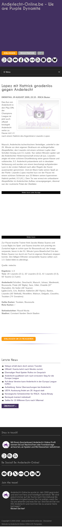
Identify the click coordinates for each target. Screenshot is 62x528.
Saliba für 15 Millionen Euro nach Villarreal (24, 400)
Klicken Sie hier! (18, 508)
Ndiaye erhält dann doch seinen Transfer (23, 366)
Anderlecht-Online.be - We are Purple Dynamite (28, 6)
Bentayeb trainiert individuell (17, 397)
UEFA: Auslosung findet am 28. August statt (24, 390)
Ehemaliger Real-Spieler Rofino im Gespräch (25, 372)
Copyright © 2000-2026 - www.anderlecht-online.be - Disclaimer (27, 521)
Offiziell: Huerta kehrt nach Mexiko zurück (24, 369)
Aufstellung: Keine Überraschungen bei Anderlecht (28, 387)
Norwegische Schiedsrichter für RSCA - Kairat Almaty (29, 394)
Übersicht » (10, 406)
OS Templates (36, 524)
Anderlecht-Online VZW (20, 524)
